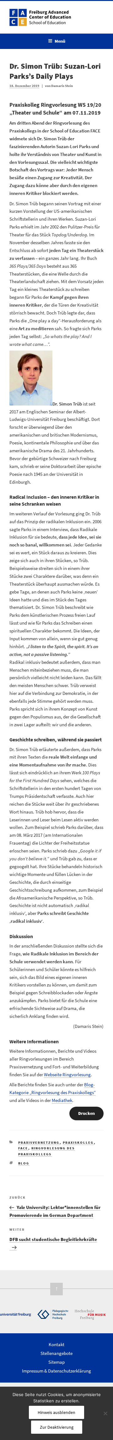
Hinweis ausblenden (56, 1412)
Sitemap (56, 1362)
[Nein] (105, 1413)
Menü (60, 41)
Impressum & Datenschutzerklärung (56, 1371)
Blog (24, 1163)
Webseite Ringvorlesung (67, 1074)
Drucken (86, 1113)
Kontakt (56, 1344)
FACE (23, 1148)
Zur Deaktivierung (56, 1427)
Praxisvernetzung (39, 1142)
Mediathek (62, 1100)
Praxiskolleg (78, 1142)
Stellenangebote (56, 1353)
